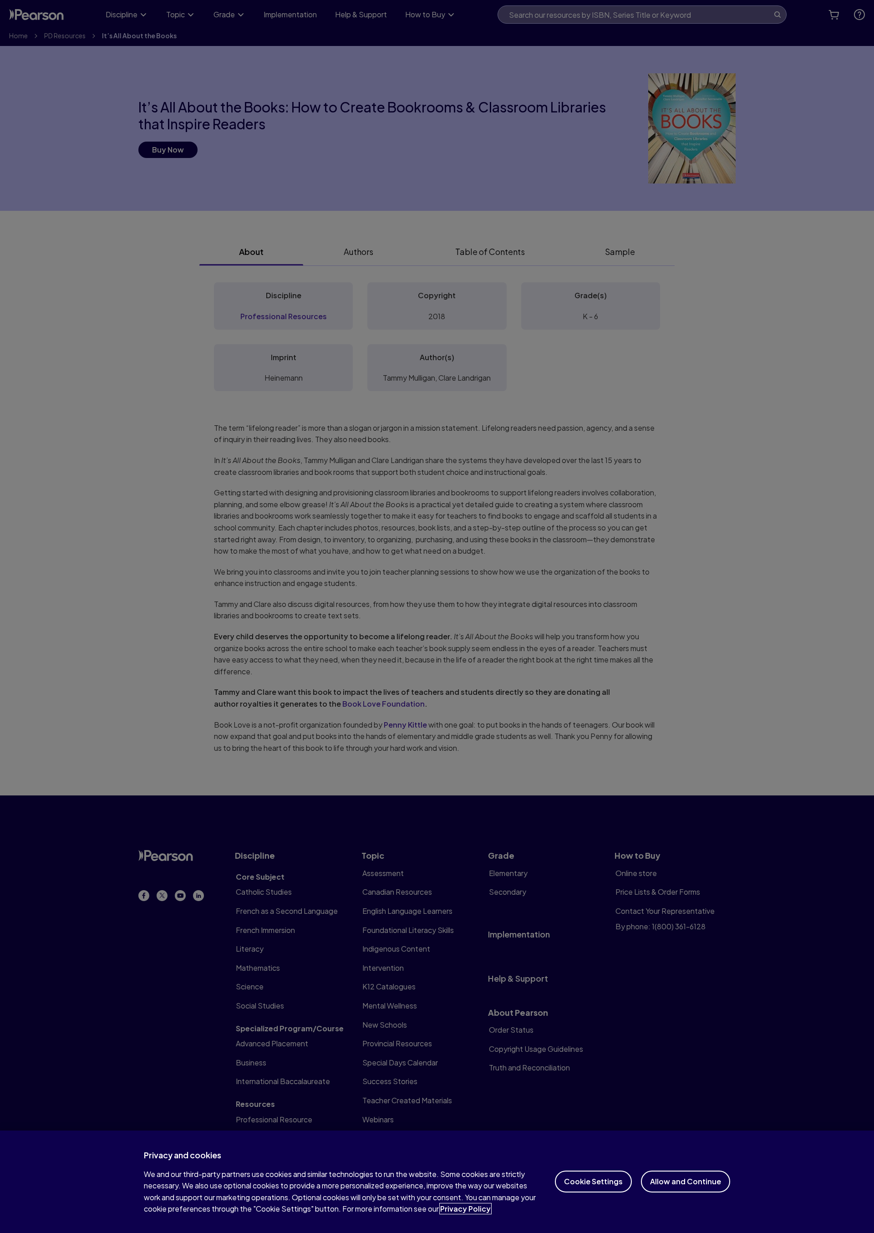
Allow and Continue (685, 1181)
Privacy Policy (465, 1208)
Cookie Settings (593, 1181)
